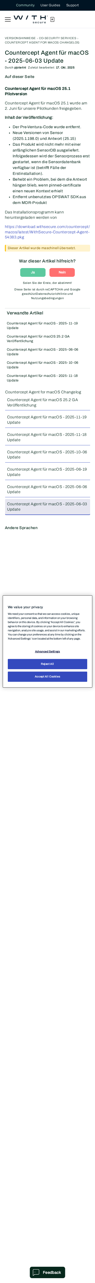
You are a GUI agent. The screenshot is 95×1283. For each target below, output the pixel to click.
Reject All (47, 663)
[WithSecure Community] (31, 19)
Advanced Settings (47, 651)
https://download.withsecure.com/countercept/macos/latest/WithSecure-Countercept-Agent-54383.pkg (47, 232)
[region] (47, 641)
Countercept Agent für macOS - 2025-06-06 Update (42, 352)
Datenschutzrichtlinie (51, 293)
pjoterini (20, 67)
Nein (62, 272)
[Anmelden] (52, 19)
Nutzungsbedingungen (47, 298)
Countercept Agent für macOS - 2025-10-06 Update (42, 365)
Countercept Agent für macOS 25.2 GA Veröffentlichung (38, 339)
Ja (33, 272)
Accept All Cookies (47, 676)
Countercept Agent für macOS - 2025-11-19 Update (42, 325)
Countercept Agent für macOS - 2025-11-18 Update (42, 378)
